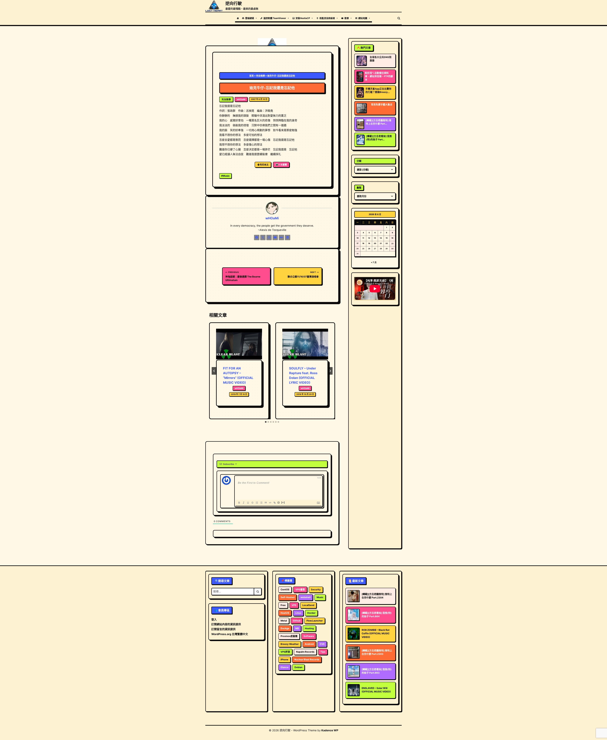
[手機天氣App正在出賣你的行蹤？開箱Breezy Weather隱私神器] (360, 92)
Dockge (285, 628)
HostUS (285, 613)
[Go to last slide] (214, 371)
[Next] (330, 371)
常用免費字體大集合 (381, 104)
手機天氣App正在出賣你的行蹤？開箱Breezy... (378, 90)
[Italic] (243, 503)
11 (363, 238)
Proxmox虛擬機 (289, 636)
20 (375, 243)
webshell (305, 597)
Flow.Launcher (315, 620)
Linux (298, 613)
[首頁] (237, 18)
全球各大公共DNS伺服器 (380, 59)
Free (283, 605)
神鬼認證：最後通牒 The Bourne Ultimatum (242, 276)
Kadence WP (329, 730)
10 (358, 238)
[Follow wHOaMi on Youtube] (275, 237)
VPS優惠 (300, 589)
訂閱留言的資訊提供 (223, 629)
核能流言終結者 (327, 18)
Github (296, 620)
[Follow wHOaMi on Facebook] (256, 237)
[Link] (274, 503)
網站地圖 (362, 18)
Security (316, 589)
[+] (283, 502)
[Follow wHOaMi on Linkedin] (287, 237)
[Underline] (248, 503)
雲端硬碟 (249, 18)
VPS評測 (285, 651)
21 (381, 243)
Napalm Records (305, 651)
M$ (297, 628)
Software (309, 636)
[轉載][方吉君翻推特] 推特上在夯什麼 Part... (378, 122)
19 (369, 243)
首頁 (251, 75)
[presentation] (239, 344)
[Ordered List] (257, 503)
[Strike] (252, 503)
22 (387, 243)
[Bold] (239, 503)
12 (369, 238)
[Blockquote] (266, 503)
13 (375, 238)
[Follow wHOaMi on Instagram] (269, 237)
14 (381, 238)
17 (357, 243)
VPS (294, 605)
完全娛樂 (260, 75)
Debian (298, 667)
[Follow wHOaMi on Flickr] (281, 237)
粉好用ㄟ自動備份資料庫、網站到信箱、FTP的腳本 (379, 76)
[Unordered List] (261, 503)
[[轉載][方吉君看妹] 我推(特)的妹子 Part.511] (360, 140)
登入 (214, 619)
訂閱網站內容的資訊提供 (226, 624)
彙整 (359, 187)
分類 (359, 160)
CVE (322, 644)
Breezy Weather (290, 644)
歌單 (346, 18)
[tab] (266, 422)
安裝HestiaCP (303, 18)
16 (392, 238)
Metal (284, 620)
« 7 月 (374, 262)
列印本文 (264, 164)
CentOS (285, 589)
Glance (284, 667)
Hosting (309, 628)
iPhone (284, 659)
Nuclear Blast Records (306, 659)
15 (387, 238)
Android (309, 644)
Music (225, 175)
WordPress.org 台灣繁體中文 (229, 634)
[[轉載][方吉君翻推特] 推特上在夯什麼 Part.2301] (360, 124)
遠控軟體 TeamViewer (275, 18)
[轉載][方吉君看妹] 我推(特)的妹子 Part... (379, 138)
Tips (322, 651)
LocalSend (308, 605)
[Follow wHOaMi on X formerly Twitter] (263, 237)
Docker (311, 613)
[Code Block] (270, 503)
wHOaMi (241, 99)
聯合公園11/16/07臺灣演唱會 (303, 274)
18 (363, 243)
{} (279, 502)
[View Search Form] (399, 18)
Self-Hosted (287, 597)
